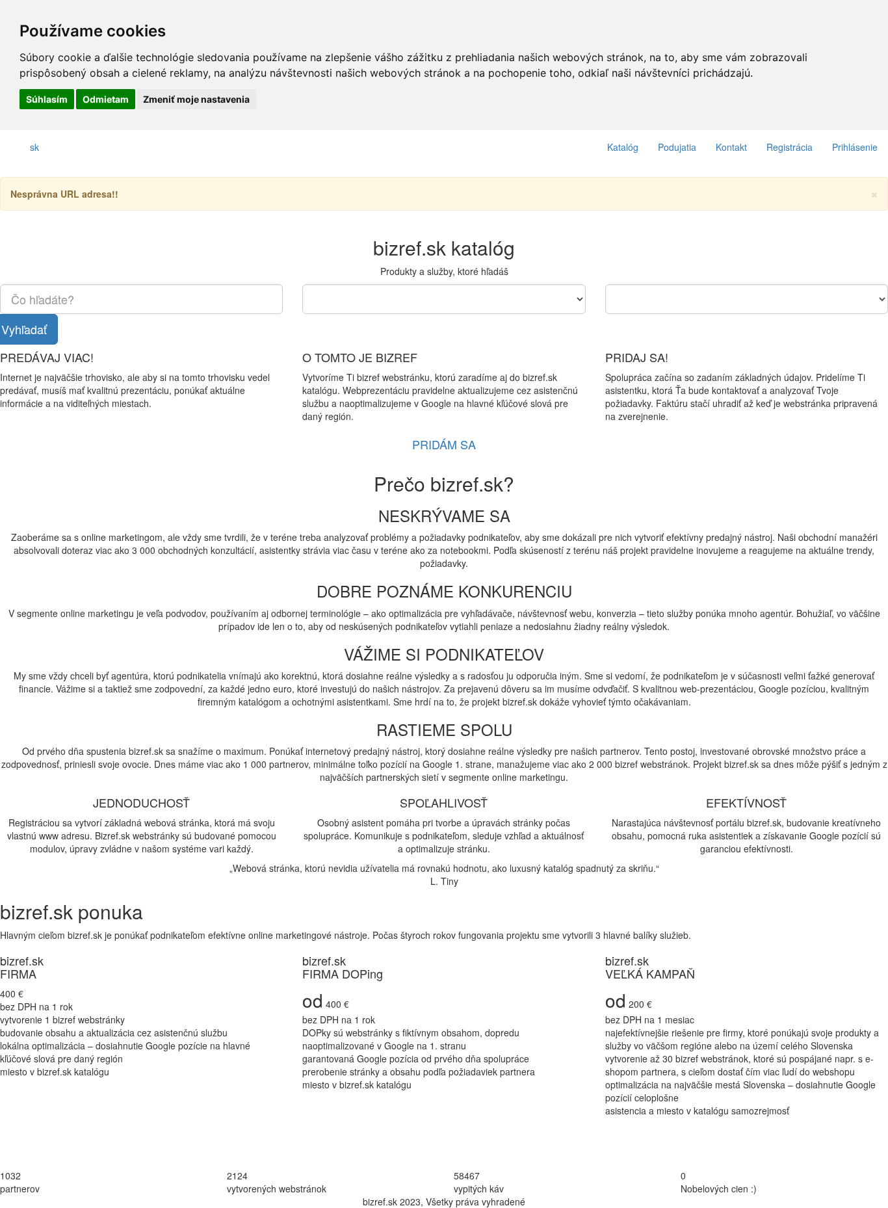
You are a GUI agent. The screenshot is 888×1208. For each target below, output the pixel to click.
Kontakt (731, 146)
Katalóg (622, 146)
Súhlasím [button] (47, 99)
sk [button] (34, 146)
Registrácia (789, 146)
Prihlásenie (855, 146)
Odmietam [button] (106, 99)
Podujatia (677, 146)
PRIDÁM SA (444, 444)
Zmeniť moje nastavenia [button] (196, 99)
